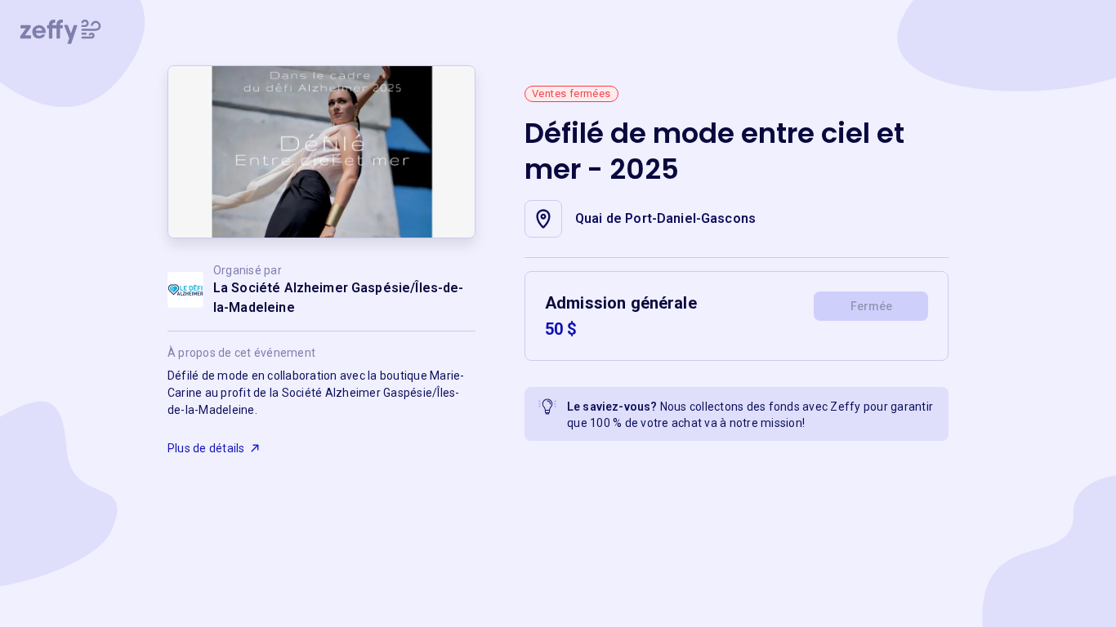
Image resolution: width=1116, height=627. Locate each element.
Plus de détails (206, 448)
